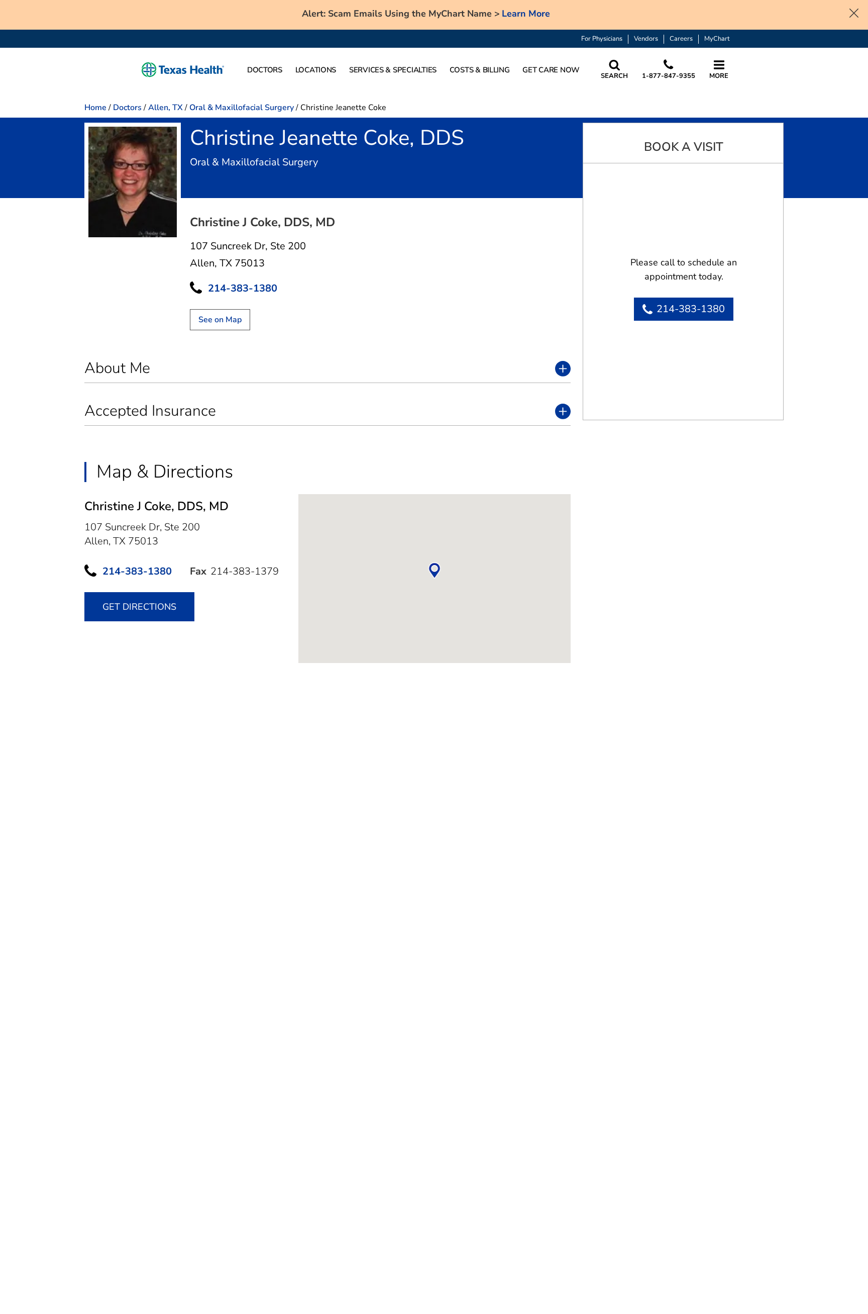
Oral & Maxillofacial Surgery (241, 107)
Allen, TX (165, 107)
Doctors (127, 107)
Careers (681, 39)
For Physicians (601, 39)
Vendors (646, 39)
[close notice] (854, 12)
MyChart (717, 39)
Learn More (526, 14)
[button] (183, 70)
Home (95, 107)
